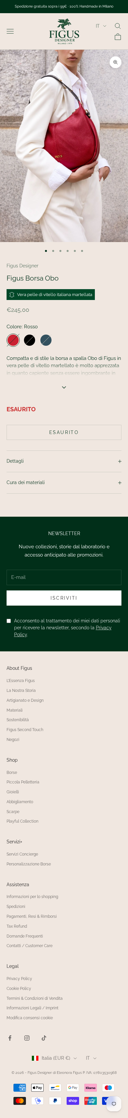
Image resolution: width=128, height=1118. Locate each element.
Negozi (13, 739)
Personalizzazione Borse (29, 864)
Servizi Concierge (22, 854)
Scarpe (13, 811)
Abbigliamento (20, 802)
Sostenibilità (18, 720)
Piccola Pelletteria (23, 782)
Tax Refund (17, 926)
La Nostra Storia (21, 690)
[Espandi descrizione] (64, 387)
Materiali (15, 710)
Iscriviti (64, 598)
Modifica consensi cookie (30, 1018)
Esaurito (64, 432)
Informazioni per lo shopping (32, 896)
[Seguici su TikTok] (44, 1038)
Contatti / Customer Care (30, 945)
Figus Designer (22, 265)
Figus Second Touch (25, 729)
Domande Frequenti (25, 936)
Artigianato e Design (25, 700)
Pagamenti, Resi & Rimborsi (32, 916)
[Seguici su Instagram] (27, 1038)
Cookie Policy (19, 988)
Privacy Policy (19, 978)
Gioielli (13, 792)
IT (98, 26)
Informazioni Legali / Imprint (32, 1008)
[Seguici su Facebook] (10, 1038)
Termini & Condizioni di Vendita (35, 998)
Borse (12, 772)
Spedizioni (16, 906)
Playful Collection (22, 821)
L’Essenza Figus (21, 680)
